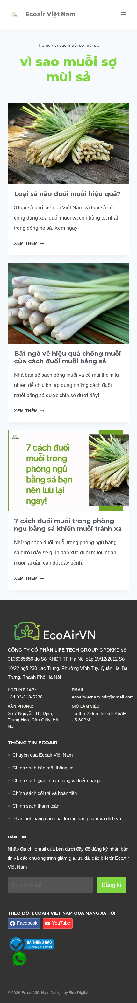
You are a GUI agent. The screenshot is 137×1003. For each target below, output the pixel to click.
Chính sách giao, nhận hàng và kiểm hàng (56, 780)
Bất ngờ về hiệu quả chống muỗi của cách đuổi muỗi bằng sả (67, 357)
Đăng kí (111, 885)
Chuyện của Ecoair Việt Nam (42, 755)
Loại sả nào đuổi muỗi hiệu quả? (67, 194)
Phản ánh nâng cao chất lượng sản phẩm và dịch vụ (66, 818)
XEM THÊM (29, 243)
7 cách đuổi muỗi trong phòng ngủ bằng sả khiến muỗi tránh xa (68, 524)
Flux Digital (78, 993)
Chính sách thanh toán (35, 806)
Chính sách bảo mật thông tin (42, 767)
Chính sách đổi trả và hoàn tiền (44, 793)
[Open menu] (123, 14)
